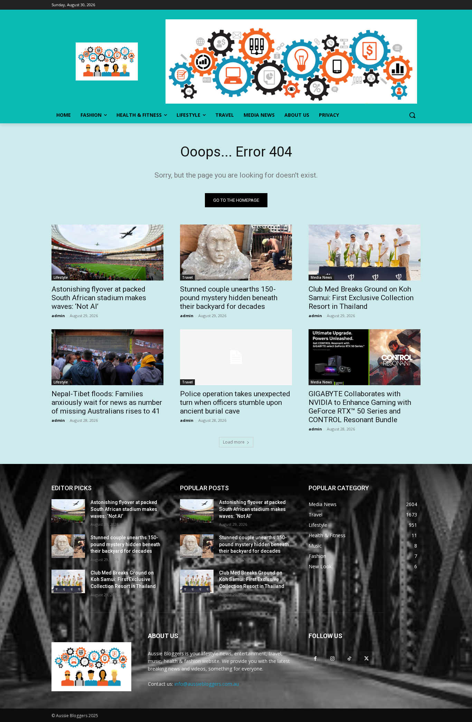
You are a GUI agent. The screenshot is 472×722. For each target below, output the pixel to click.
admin (58, 315)
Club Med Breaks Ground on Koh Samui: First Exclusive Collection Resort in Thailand (361, 298)
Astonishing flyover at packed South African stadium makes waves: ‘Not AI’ (98, 298)
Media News (321, 277)
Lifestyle (61, 277)
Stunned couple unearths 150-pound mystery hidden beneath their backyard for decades (228, 298)
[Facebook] (315, 658)
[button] (412, 115)
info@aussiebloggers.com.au (206, 684)
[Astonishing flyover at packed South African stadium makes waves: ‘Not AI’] (107, 253)
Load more (234, 442)
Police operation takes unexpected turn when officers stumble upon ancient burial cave (235, 402)
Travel (187, 277)
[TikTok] (349, 658)
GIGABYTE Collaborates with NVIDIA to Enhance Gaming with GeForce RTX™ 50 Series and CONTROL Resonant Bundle (360, 407)
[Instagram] (332, 658)
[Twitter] (366, 658)
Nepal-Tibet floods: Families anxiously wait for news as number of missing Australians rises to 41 (106, 402)
